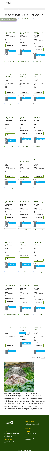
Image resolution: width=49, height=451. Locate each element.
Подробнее (10, 45)
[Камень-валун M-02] (24, 229)
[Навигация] (42, 4)
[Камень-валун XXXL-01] (10, 61)
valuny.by (29, 439)
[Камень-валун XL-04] (24, 61)
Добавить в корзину (13, 51)
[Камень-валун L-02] (39, 272)
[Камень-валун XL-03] (39, 314)
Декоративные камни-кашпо (32, 424)
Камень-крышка (24, 327)
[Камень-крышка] (24, 314)
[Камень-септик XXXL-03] (24, 19)
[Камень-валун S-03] (39, 146)
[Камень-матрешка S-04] (24, 146)
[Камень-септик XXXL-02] (39, 19)
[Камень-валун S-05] (10, 146)
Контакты (28, 428)
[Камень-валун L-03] (24, 272)
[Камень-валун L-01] (10, 314)
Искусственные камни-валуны (32, 423)
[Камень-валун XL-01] (10, 104)
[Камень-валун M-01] (39, 229)
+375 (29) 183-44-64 (24, 3)
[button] (22, 333)
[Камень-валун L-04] (10, 272)
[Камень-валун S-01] (24, 188)
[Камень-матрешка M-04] (39, 188)
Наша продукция (29, 421)
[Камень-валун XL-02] (39, 61)
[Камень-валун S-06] (39, 104)
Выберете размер (23, 330)
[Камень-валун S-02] (10, 188)
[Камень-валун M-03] (10, 229)
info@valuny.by (30, 438)
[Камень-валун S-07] (24, 104)
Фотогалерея (29, 426)
